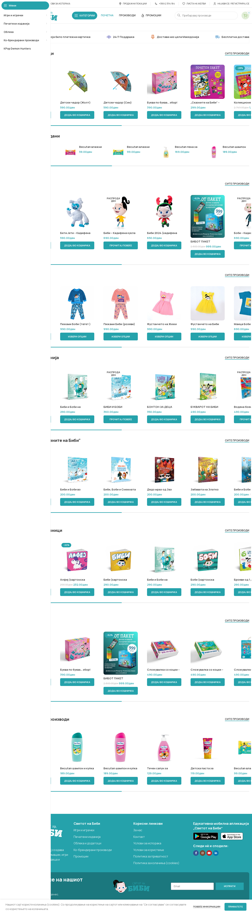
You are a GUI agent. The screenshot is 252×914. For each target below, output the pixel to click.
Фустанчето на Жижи (162, 324)
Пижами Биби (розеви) (119, 324)
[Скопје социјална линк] (216, 853)
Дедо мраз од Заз (159, 489)
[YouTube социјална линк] (209, 853)
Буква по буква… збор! (162, 102)
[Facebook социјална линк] (196, 853)
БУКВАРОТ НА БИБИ (204, 407)
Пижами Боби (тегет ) (75, 324)
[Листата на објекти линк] (102, 830)
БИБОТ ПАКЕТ (200, 241)
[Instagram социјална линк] (202, 853)
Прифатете (235, 906)
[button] (77, 115)
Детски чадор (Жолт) (75, 102)
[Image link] (205, 836)
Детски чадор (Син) (117, 102)
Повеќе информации (207, 906)
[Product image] (164, 82)
